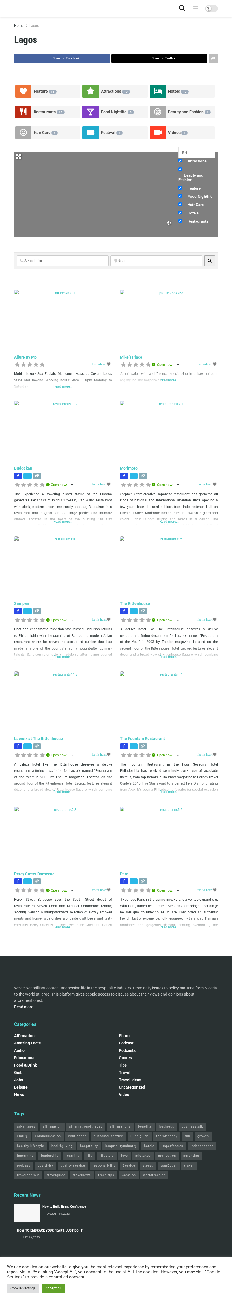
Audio (19, 1050)
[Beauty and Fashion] (158, 112)
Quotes (125, 1057)
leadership (50, 1155)
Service (129, 1165)
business (166, 1126)
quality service (73, 1165)
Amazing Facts (27, 1043)
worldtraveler (154, 1175)
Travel (124, 1072)
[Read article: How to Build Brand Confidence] (27, 1213)
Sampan (21, 603)
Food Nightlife (116, 112)
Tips (123, 1065)
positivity (45, 1165)
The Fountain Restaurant (142, 738)
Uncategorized (132, 1087)
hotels (149, 1146)
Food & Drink (25, 1065)
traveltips (106, 1175)
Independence (202, 1146)
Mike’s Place (131, 357)
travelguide (56, 1175)
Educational (25, 1057)
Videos (176, 132)
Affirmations (25, 1035)
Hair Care (44, 132)
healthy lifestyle (30, 1146)
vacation (129, 1175)
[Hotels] (158, 91)
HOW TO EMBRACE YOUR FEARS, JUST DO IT (50, 1230)
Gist (18, 1072)
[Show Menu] (196, 8)
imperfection (172, 1146)
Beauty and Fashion (188, 112)
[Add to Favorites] (102, 364)
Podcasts (127, 1050)
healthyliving (62, 1146)
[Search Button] (182, 8)
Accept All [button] (53, 1288)
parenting (191, 1155)
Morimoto (129, 468)
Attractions (114, 91)
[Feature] (23, 91)
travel (189, 1165)
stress (148, 1165)
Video (124, 1094)
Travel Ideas (130, 1080)
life (90, 1155)
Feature (44, 91)
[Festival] (90, 132)
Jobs (18, 1080)
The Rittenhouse (135, 603)
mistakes (143, 1155)
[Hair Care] (23, 132)
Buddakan (23, 468)
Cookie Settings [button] (23, 1288)
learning (73, 1155)
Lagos (34, 26)
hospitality (89, 1146)
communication (48, 1136)
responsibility (104, 1165)
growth (203, 1136)
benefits (145, 1126)
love (124, 1155)
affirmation (52, 1126)
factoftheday (166, 1136)
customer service (108, 1136)
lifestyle (107, 1155)
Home (18, 26)
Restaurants (48, 112)
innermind (25, 1155)
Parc (124, 874)
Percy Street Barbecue (34, 874)
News (19, 1094)
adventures (26, 1126)
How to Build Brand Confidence (64, 1206)
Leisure (21, 1087)
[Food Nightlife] (90, 112)
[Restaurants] (23, 112)
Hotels (177, 91)
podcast (126, 1043)
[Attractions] (90, 91)
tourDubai (169, 1165)
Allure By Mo (25, 357)
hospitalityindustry (121, 1146)
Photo (124, 1035)
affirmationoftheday (85, 1126)
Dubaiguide (139, 1136)
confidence (77, 1136)
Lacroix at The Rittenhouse (38, 738)
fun (187, 1136)
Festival (110, 132)
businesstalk (192, 1126)
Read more (23, 1007)
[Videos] (158, 132)
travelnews (82, 1175)
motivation (167, 1155)
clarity (22, 1136)
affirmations (120, 1126)
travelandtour (28, 1175)
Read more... (62, 386)
